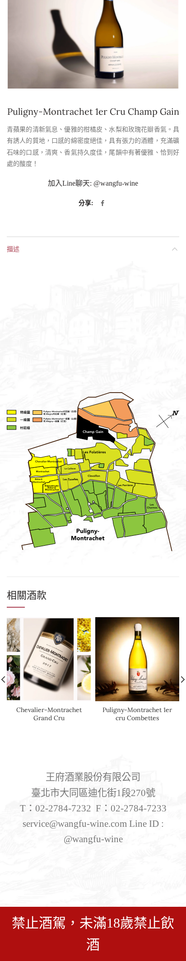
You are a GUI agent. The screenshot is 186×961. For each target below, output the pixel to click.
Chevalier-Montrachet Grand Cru (49, 714)
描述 (13, 248)
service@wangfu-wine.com (75, 823)
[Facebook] (102, 203)
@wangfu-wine (115, 183)
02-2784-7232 (63, 808)
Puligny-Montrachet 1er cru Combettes (137, 714)
